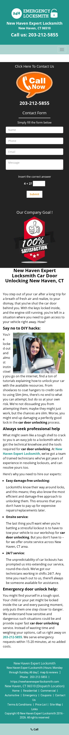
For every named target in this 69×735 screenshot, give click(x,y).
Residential (30, 690)
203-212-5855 (43, 34)
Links (34, 709)
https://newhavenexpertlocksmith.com (35, 681)
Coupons (46, 695)
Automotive (12, 695)
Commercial (48, 690)
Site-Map (55, 704)
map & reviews (49, 672)
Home (16, 690)
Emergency (30, 695)
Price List (41, 704)
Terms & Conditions (19, 704)
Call (35, 729)
